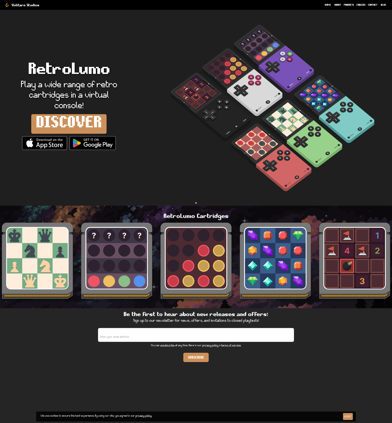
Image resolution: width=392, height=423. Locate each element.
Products (349, 5)
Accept (348, 417)
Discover (69, 126)
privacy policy (210, 346)
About (337, 5)
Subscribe (196, 358)
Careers (361, 5)
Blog (383, 5)
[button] (196, 203)
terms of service (231, 346)
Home (328, 5)
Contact (372, 5)
